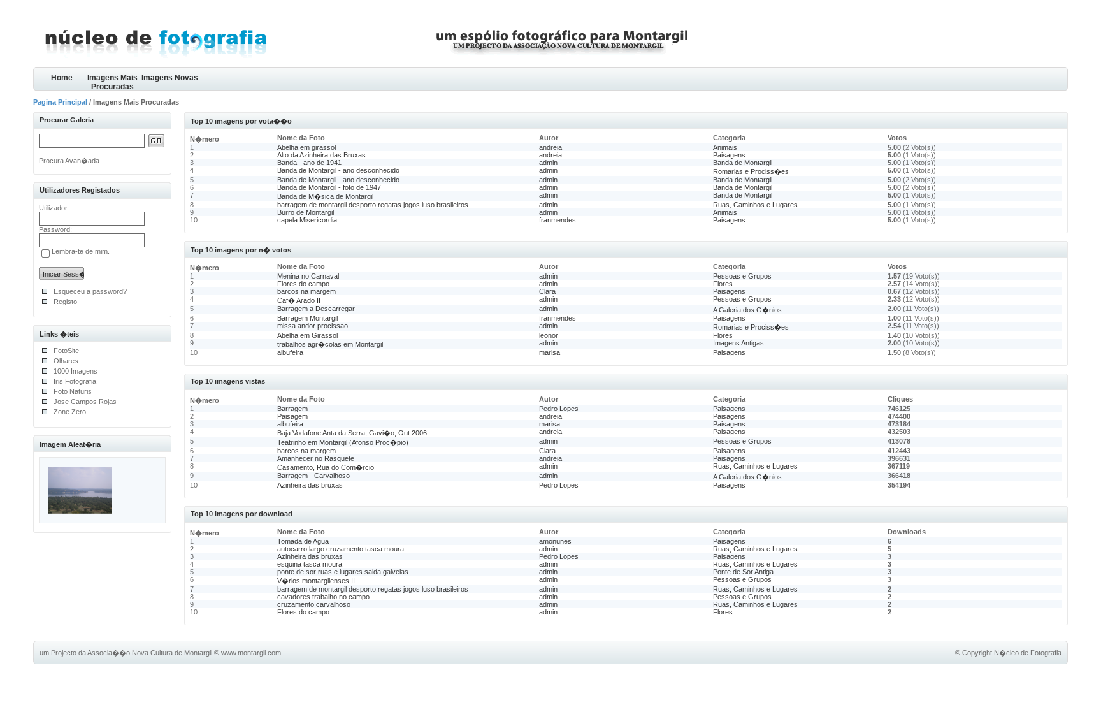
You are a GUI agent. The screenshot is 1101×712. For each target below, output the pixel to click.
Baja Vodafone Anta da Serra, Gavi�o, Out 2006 (352, 433)
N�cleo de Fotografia (1027, 653)
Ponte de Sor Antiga (743, 572)
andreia (550, 147)
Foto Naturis (73, 391)
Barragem (292, 408)
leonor (548, 335)
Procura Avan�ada (69, 160)
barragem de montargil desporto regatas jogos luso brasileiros (372, 204)
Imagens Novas (169, 77)
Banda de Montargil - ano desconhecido (338, 170)
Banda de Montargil (742, 162)
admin (548, 162)
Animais (725, 147)
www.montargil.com (251, 653)
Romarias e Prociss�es (751, 171)
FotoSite (66, 350)
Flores (723, 283)
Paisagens (729, 155)
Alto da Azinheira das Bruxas (321, 155)
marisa (549, 352)
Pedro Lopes (559, 408)
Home (62, 77)
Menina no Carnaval (308, 276)
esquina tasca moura (309, 564)
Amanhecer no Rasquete (315, 458)
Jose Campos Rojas (85, 401)
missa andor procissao (312, 326)
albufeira (290, 352)
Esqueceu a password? (90, 291)
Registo (65, 301)
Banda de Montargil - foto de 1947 (329, 187)
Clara (547, 291)
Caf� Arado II (298, 300)
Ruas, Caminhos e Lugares (755, 204)
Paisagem (292, 416)
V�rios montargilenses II (316, 581)
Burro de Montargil (305, 212)
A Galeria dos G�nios (747, 310)
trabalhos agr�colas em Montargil (330, 344)
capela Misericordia (307, 220)
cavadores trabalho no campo (323, 596)
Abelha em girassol (306, 147)
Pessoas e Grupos (742, 276)
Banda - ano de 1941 (309, 162)
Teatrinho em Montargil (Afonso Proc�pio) (342, 442)
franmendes (557, 220)
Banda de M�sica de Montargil (325, 196)
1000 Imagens (75, 371)
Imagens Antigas (738, 343)
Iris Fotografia (75, 381)
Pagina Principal (60, 102)
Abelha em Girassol (307, 335)
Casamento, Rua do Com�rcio (325, 467)
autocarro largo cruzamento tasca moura (340, 549)
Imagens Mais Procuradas (112, 82)
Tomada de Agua (303, 541)
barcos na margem (306, 291)
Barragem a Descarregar (316, 308)
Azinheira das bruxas (310, 485)
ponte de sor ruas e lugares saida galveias (342, 572)
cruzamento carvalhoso (313, 604)
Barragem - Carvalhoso (313, 475)
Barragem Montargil (307, 318)
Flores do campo (303, 283)
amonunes (555, 541)
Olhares (66, 361)
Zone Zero (70, 412)
